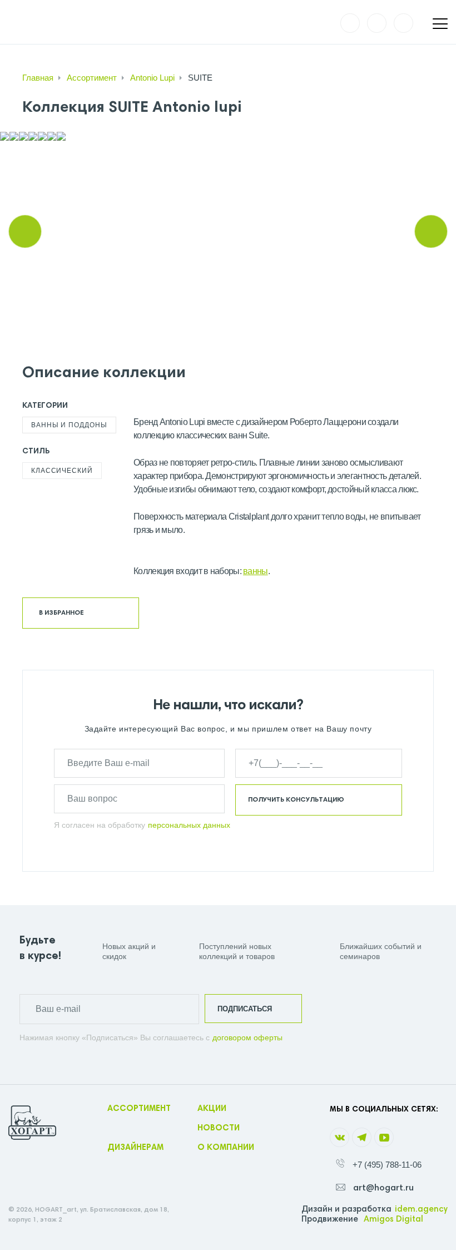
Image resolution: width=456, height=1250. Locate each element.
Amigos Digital (393, 1220)
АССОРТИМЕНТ (139, 1109)
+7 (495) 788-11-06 (387, 1164)
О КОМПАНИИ (225, 1148)
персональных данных (189, 825)
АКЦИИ (211, 1109)
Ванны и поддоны (69, 425)
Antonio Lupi (152, 77)
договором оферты (247, 1037)
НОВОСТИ (218, 1128)
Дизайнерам (135, 1148)
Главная (37, 77)
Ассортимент (92, 77)
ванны (255, 571)
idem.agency (421, 1209)
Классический (62, 471)
